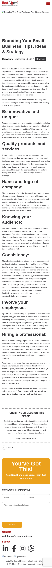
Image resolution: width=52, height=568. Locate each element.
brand (13, 68)
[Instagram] (22, 548)
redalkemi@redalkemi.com (17, 536)
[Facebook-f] (14, 548)
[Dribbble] (31, 548)
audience (6, 234)
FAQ (35, 561)
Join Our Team (12, 561)
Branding (40, 59)
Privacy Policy (26, 561)
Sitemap (42, 561)
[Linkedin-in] (5, 548)
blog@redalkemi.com (26, 438)
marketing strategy (22, 158)
